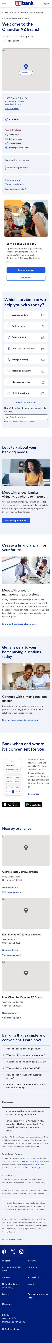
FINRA (31, 1164)
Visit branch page (10, 892)
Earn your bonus (26, 270)
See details (26, 277)
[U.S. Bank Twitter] (13, 1251)
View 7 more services (26, 402)
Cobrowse (7, 1304)
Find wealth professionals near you (19, 624)
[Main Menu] (4, 4)
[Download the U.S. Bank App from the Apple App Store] (11, 804)
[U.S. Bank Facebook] (4, 1251)
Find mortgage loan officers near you (20, 720)
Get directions (12, 104)
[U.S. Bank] (24, 3)
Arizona (14, 12)
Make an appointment (17, 167)
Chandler (23, 12)
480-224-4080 (12, 108)
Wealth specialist (13, 184)
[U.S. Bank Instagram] (21, 1251)
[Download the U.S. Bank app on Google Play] (33, 804)
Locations (5, 12)
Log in (46, 3)
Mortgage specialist (14, 189)
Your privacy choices (38, 1294)
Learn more (33, 794)
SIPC (38, 1164)
